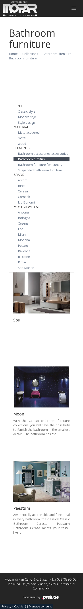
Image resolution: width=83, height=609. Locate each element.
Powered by (32, 597)
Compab (24, 197)
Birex (21, 186)
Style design (26, 122)
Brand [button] (19, 174)
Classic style (26, 111)
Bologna (24, 218)
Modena (24, 240)
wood (22, 143)
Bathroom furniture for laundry (40, 165)
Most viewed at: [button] (27, 207)
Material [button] (21, 127)
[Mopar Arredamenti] (20, 8)
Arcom (22, 180)
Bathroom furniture (56, 54)
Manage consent (40, 606)
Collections (30, 54)
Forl (20, 229)
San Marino (26, 268)
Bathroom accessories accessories (43, 153)
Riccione (24, 257)
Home (13, 54)
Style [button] (18, 106)
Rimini (22, 262)
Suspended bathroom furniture (40, 170)
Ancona (23, 212)
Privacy (6, 606)
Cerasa (23, 191)
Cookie (18, 606)
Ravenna (24, 251)
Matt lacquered (29, 132)
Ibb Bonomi (26, 202)
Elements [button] (22, 148)
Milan (22, 234)
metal (22, 138)
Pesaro (23, 245)
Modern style (27, 117)
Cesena (23, 223)
